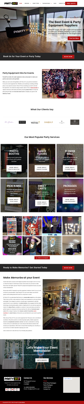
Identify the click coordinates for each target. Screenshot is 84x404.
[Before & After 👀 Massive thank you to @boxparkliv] (12, 225)
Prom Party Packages (49, 383)
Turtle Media (22, 402)
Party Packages (48, 385)
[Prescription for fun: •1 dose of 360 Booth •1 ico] (52, 225)
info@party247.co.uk (33, 389)
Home (45, 381)
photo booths (34, 87)
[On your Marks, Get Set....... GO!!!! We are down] (32, 225)
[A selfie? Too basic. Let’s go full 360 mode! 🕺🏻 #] (32, 245)
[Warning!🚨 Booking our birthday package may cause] (12, 245)
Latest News (47, 387)
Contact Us (46, 389)
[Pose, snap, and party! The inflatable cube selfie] (52, 245)
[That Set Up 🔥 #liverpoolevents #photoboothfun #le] (71, 225)
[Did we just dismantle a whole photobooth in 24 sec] (71, 245)
